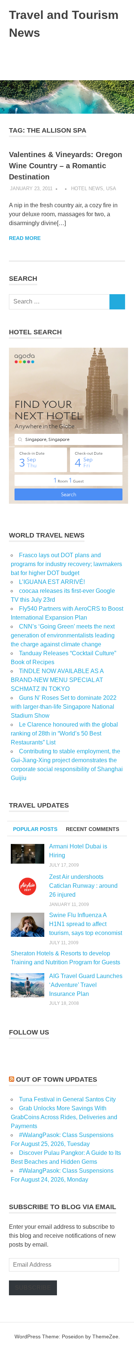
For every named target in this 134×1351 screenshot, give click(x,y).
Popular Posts (35, 829)
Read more (25, 238)
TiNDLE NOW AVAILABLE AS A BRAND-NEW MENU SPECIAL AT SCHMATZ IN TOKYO (57, 680)
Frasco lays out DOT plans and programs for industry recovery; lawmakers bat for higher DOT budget (66, 564)
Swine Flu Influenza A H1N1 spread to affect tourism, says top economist (85, 924)
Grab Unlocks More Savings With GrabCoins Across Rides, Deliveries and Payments (64, 1117)
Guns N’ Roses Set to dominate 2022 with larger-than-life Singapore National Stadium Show (64, 707)
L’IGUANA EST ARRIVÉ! (52, 582)
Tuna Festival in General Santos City (67, 1099)
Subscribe (33, 1288)
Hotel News (87, 188)
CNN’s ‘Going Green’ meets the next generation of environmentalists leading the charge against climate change (63, 635)
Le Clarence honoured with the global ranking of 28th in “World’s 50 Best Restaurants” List (64, 733)
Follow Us (29, 1032)
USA (111, 188)
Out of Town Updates (56, 1079)
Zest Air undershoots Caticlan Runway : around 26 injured (83, 886)
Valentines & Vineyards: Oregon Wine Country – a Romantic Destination (65, 165)
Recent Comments (92, 829)
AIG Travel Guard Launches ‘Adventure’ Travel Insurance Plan (85, 985)
